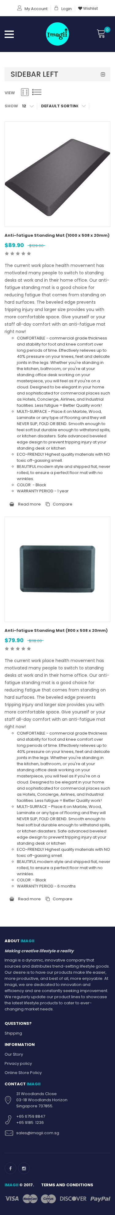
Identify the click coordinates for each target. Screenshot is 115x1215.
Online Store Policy (23, 1073)
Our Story (14, 1054)
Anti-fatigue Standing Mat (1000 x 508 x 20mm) (57, 235)
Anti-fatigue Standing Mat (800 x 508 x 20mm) (56, 630)
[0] (101, 33)
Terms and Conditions (67, 1185)
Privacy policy (18, 1063)
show (11, 106)
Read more (29, 504)
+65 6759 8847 (30, 1116)
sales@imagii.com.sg (37, 1133)
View (10, 93)
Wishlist (90, 8)
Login (66, 9)
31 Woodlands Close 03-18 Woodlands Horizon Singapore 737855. (41, 1100)
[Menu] (9, 33)
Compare (62, 504)
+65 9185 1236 (30, 1122)
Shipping (13, 1033)
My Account (36, 9)
